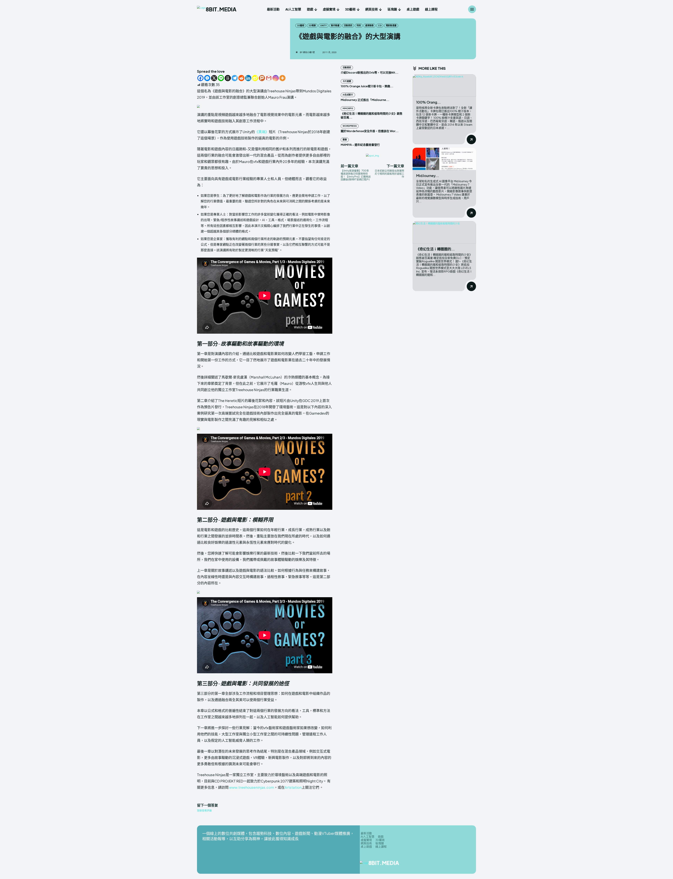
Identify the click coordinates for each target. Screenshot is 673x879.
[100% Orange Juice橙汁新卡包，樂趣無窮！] (444, 85)
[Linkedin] (248, 78)
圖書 (345, 139)
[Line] (221, 78)
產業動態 (369, 25)
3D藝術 (300, 25)
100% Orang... (428, 102)
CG (380, 25)
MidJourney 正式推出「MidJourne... (365, 100)
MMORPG (348, 108)
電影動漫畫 (391, 25)
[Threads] (228, 78)
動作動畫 (335, 25)
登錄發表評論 (204, 810)
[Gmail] (269, 78)
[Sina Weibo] (255, 78)
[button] (264, 106)
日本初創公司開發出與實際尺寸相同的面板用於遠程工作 (389, 173)
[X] (214, 78)
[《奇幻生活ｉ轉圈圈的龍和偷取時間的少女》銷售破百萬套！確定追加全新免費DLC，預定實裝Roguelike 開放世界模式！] (444, 232)
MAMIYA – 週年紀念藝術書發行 (360, 144)
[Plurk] (262, 78)
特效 (359, 25)
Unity (323, 25)
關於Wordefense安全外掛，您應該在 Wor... (370, 131)
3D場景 (312, 25)
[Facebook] (200, 78)
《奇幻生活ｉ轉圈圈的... (435, 249)
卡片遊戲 (347, 81)
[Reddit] (241, 78)
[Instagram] (276, 78)
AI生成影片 (348, 94)
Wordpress (350, 126)
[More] (282, 78)
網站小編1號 (309, 52)
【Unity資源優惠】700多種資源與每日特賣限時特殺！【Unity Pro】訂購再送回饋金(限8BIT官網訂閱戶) (356, 175)
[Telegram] (235, 78)
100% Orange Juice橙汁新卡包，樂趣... (367, 86)
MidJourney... (427, 175)
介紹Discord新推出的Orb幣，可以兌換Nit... (369, 72)
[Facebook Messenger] (207, 78)
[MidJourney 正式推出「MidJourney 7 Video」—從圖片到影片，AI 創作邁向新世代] (444, 159)
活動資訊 (348, 25)
